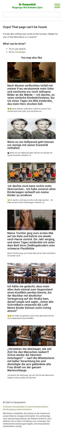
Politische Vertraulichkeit (13, 406)
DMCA (44, 406)
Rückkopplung (9, 409)
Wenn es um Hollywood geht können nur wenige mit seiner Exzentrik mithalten (30, 145)
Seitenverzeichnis (24, 409)
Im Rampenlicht (27, 4)
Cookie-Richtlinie (33, 406)
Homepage (20, 52)
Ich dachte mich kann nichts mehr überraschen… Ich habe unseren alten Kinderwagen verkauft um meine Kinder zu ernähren (31, 190)
